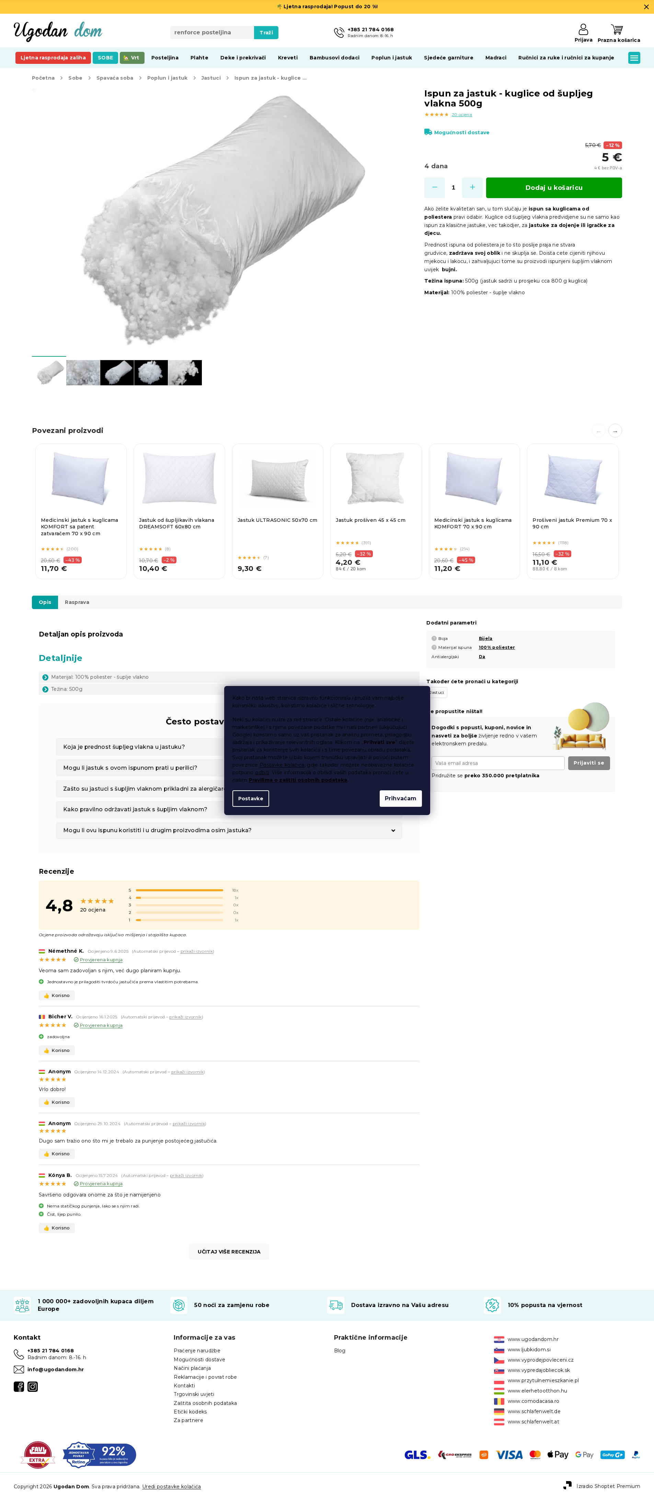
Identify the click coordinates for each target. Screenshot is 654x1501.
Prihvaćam (401, 798)
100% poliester (497, 647)
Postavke (251, 798)
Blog (340, 1351)
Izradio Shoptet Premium (608, 1486)
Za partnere (188, 1420)
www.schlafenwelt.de (534, 1411)
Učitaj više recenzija (229, 1252)
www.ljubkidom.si (529, 1350)
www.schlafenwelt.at (533, 1422)
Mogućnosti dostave (462, 132)
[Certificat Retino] (99, 1455)
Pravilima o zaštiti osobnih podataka (298, 780)
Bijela (486, 638)
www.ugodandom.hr (533, 1339)
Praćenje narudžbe (197, 1351)
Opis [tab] (45, 602)
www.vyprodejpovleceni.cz (541, 1360)
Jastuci (436, 692)
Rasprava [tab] (77, 602)
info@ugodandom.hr (55, 1369)
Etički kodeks (190, 1412)
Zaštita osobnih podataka (205, 1403)
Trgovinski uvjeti (194, 1394)
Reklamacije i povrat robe (205, 1377)
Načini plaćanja (192, 1368)
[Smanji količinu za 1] (434, 187)
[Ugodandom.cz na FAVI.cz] (38, 1455)
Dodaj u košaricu (554, 188)
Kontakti (184, 1386)
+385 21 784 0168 (50, 1351)
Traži (266, 33)
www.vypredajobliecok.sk (539, 1370)
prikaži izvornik (197, 951)
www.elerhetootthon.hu (537, 1391)
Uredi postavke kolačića (171, 1486)
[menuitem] (53, 57)
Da (482, 656)
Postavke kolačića (282, 765)
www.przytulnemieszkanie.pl (543, 1380)
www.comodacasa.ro (534, 1401)
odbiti (262, 772)
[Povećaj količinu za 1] (472, 187)
